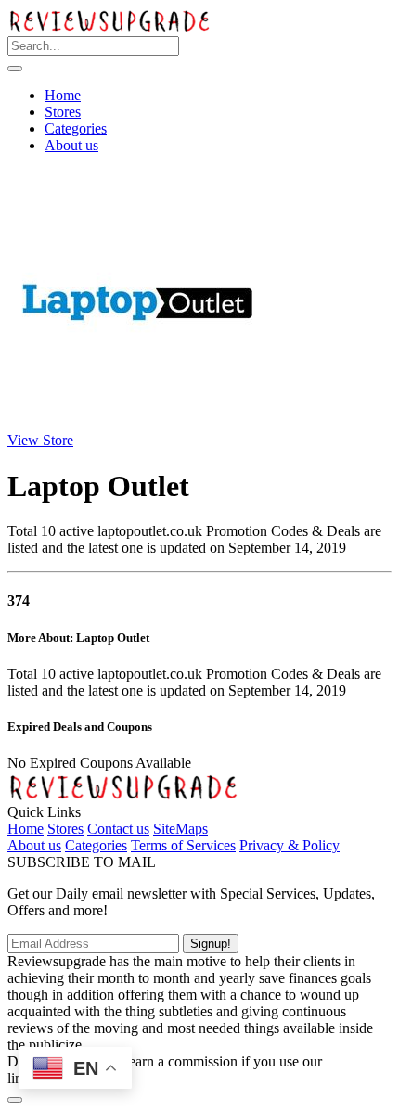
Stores (63, 112)
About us (71, 145)
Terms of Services (183, 845)
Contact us (118, 828)
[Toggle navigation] (14, 68)
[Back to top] (14, 1100)
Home (63, 95)
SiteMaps (180, 828)
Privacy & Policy (289, 845)
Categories (76, 128)
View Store (40, 440)
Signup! (210, 944)
